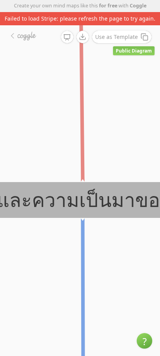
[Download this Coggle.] (83, 37)
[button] (144, 341)
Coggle (138, 5)
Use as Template (116, 36)
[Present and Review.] (67, 37)
